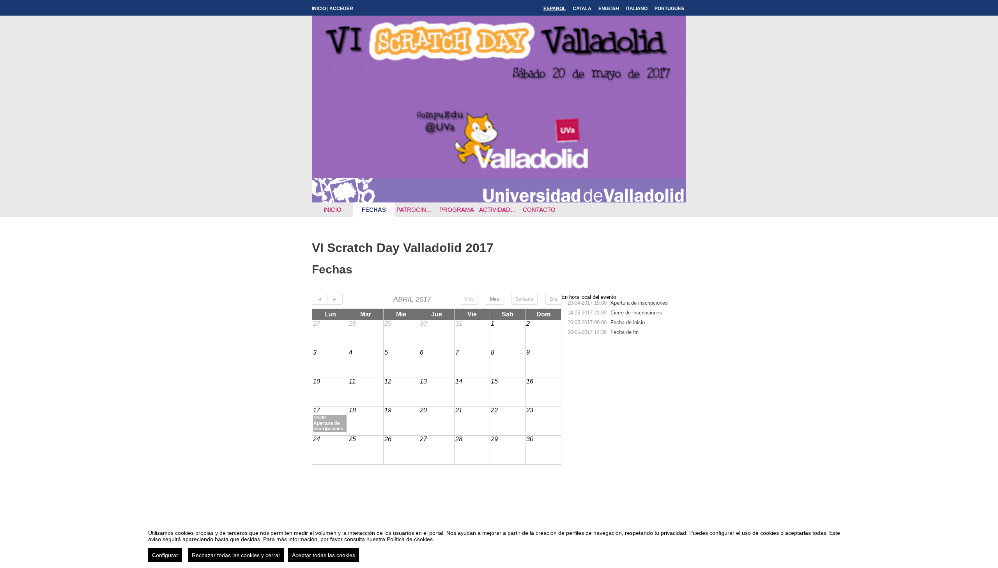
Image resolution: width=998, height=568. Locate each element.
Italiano (637, 8)
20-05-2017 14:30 (587, 332)
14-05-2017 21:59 (587, 313)
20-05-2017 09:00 (587, 322)
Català (582, 8)
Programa (456, 209)
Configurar (165, 555)
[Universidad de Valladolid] (499, 200)
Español (554, 8)
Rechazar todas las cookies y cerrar (236, 555)
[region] (499, 543)
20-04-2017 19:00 (587, 303)
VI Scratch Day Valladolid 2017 (403, 248)
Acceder (341, 8)
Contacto (539, 209)
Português (669, 8)
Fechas (374, 209)
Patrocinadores (416, 209)
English (608, 8)
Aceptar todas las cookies (323, 555)
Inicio (319, 8)
